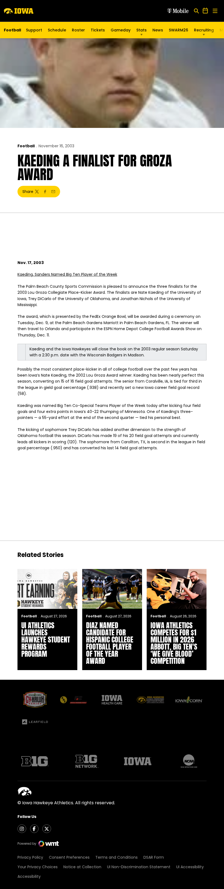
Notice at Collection (82, 867)
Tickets (98, 31)
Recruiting (204, 30)
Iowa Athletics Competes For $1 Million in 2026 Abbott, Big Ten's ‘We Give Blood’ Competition (174, 643)
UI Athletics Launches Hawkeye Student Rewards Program (45, 639)
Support (34, 30)
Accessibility (29, 876)
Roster (78, 30)
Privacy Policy (30, 857)
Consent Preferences (69, 857)
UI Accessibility (190, 867)
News (157, 30)
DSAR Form (153, 857)
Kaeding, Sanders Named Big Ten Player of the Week (67, 274)
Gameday (121, 30)
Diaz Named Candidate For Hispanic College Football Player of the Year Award (109, 643)
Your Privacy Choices (37, 867)
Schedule (57, 30)
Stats (141, 30)
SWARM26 (178, 30)
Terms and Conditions (116, 857)
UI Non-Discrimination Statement (138, 867)
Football (26, 146)
